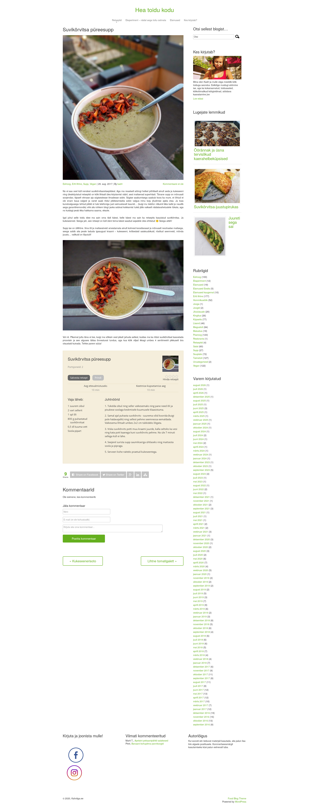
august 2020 (199, 550)
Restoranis (198, 338)
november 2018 (201, 624)
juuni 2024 (198, 439)
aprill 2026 (198, 392)
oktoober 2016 (200, 720)
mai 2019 (198, 601)
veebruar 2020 (200, 570)
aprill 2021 (198, 523)
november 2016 (201, 716)
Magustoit (198, 327)
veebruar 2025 (200, 419)
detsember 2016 (201, 712)
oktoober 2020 (200, 547)
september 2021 (201, 508)
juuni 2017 (198, 689)
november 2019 (201, 577)
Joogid (196, 307)
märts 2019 (199, 608)
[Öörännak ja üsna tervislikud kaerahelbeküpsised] (218, 133)
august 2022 (199, 485)
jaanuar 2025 (200, 423)
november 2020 (201, 543)
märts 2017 (199, 701)
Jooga (196, 303)
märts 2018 (199, 655)
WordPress (240, 801)
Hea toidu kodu (154, 9)
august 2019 (199, 589)
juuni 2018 (198, 643)
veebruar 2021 (200, 531)
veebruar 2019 (200, 612)
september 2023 (201, 469)
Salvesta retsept (79, 377)
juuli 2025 (198, 404)
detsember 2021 (201, 496)
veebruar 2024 (200, 454)
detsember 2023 (201, 462)
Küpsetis (197, 319)
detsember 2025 (201, 396)
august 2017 (199, 682)
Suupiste (197, 354)
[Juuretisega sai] (211, 236)
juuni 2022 (198, 489)
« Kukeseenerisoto (83, 561)
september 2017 (201, 678)
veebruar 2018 (200, 658)
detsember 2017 (201, 666)
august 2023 (199, 473)
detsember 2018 (201, 620)
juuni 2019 (198, 597)
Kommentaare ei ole (173, 183)
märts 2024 (199, 450)
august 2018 (199, 635)
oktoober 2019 (200, 581)
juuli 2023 (198, 477)
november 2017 (201, 670)
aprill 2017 (198, 697)
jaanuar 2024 (200, 458)
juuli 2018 (198, 639)
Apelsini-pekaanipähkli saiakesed (151, 740)
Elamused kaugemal (203, 292)
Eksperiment (199, 280)
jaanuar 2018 (200, 662)
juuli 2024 (198, 435)
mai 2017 (198, 693)
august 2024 (199, 431)
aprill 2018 (198, 651)
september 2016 (201, 724)
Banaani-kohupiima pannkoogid (147, 743)
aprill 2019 (198, 604)
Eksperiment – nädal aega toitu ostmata (146, 20)
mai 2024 (198, 442)
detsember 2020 (201, 539)
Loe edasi (198, 98)
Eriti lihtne (77, 183)
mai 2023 (198, 481)
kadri (119, 183)
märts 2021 (199, 527)
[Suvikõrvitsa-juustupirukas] (218, 185)
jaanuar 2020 (200, 574)
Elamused (175, 20)
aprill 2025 (198, 412)
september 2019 (201, 585)
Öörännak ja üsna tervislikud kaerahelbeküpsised (211, 154)
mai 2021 (198, 520)
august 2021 (199, 512)
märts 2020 (199, 566)
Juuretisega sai (234, 222)
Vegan (93, 183)
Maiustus (197, 330)
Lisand (196, 323)
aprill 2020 (198, 562)
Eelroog (67, 183)
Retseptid (117, 20)
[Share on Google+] (130, 474)
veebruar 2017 (200, 705)
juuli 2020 (198, 554)
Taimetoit (197, 357)
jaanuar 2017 (200, 709)
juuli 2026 (198, 389)
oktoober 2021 (200, 504)
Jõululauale (199, 311)
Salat (195, 346)
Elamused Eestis (201, 288)
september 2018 (201, 631)
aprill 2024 (198, 446)
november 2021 (201, 500)
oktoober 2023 (200, 466)
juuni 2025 (198, 408)
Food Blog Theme (237, 798)
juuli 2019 (198, 593)
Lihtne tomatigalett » (162, 561)
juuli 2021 (198, 516)
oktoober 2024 (200, 427)
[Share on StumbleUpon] (145, 474)
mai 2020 (198, 558)
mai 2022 (198, 493)
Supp (86, 183)
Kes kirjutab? (190, 20)
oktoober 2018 (200, 628)
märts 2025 (199, 415)
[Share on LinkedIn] (137, 474)
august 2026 (199, 385)
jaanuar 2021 (200, 535)
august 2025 (199, 400)
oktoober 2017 (200, 674)
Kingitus (197, 315)
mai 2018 (198, 647)
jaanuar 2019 (200, 616)
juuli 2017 (198, 685)
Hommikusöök (200, 300)
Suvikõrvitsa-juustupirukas (216, 206)
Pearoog (197, 334)
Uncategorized (200, 361)
